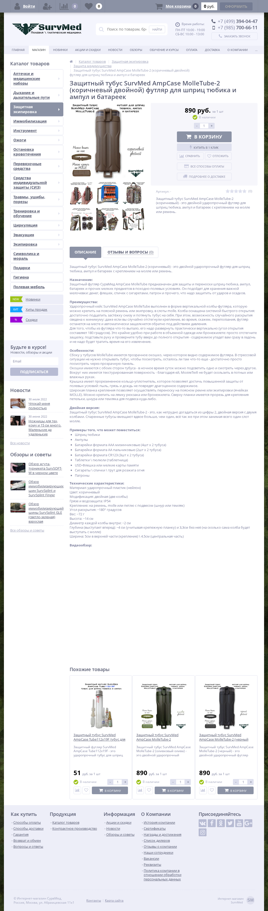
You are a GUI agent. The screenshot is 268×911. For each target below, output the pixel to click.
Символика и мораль (26, 256)
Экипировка (25, 244)
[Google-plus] (248, 823)
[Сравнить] (77, 790)
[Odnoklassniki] (221, 823)
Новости (115, 50)
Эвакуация (23, 234)
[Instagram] (202, 832)
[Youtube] (239, 823)
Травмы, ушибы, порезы (29, 199)
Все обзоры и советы (27, 530)
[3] (236, 191)
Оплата (191, 50)
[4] (240, 191)
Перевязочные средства (27, 166)
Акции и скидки (87, 50)
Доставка (212, 50)
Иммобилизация (30, 121)
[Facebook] (212, 823)
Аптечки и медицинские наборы (26, 78)
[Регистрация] (47, 6)
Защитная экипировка (25, 109)
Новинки (60, 50)
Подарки (21, 267)
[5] (244, 191)
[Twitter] (230, 823)
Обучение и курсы (164, 50)
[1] (228, 191)
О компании (237, 50)
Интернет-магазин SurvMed (236, 900)
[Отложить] (86, 790)
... (256, 50)
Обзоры (136, 50)
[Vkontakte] (202, 823)
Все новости (20, 443)
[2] (232, 191)
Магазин (39, 50)
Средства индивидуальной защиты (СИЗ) (30, 182)
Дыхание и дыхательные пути (31, 95)
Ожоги (19, 139)
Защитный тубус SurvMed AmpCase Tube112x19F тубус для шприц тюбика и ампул (99, 739)
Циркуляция (25, 225)
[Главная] (71, 61)
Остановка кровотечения (27, 152)
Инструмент (25, 130)
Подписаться (34, 371)
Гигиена (21, 277)
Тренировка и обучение (26, 213)
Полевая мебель (29, 286)
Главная (18, 50)
